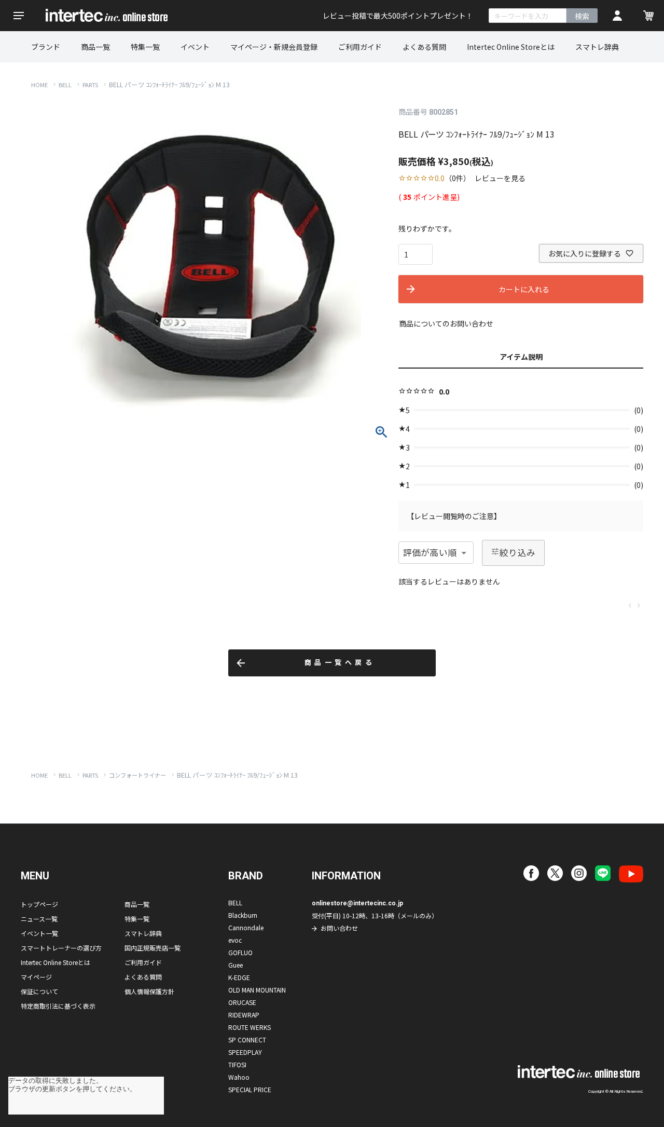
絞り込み (518, 552)
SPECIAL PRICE (249, 1089)
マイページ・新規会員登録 (273, 47)
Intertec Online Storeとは (511, 47)
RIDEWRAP (243, 1014)
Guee (235, 964)
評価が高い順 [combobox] (430, 552)
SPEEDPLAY (245, 1052)
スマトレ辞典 (597, 47)
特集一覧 (145, 47)
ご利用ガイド (360, 47)
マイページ (36, 976)
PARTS (90, 84)
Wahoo (239, 1076)
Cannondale (246, 927)
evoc (235, 939)
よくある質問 (424, 47)
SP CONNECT (247, 1039)
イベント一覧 (39, 933)
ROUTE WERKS (249, 1027)
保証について (39, 991)
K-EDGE (239, 977)
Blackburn (242, 915)
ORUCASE (242, 1002)
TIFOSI (237, 1064)
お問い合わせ (339, 928)
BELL (65, 84)
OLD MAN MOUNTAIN (257, 989)
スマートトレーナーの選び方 (61, 947)
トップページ (39, 904)
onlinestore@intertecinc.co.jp (357, 903)
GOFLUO (240, 952)
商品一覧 (95, 47)
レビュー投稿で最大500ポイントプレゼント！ (398, 15)
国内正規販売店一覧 (153, 947)
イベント (195, 47)
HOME (39, 84)
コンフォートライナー (137, 775)
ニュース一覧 (39, 918)
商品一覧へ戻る (340, 663)
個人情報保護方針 (149, 991)
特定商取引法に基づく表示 (58, 1005)
